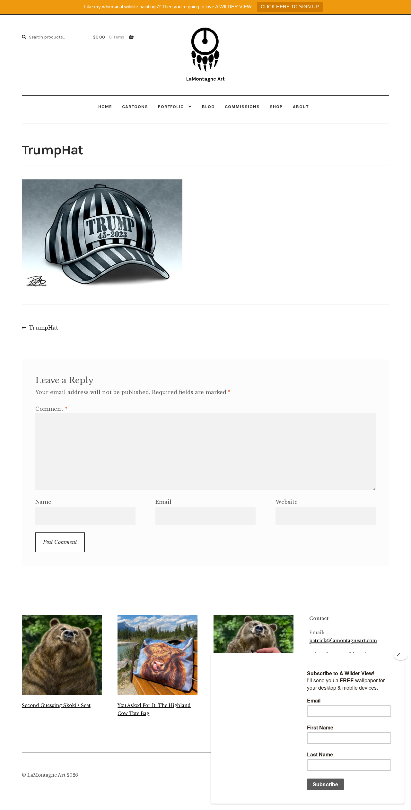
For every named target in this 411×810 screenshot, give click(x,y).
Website (286, 502)
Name (43, 502)
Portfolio (171, 106)
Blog (208, 106)
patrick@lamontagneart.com (343, 640)
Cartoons (135, 106)
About (301, 106)
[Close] (401, 655)
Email (163, 502)
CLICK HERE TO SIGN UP (290, 6)
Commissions (242, 106)
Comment (51, 409)
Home (105, 106)
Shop (276, 106)
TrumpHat (43, 328)
